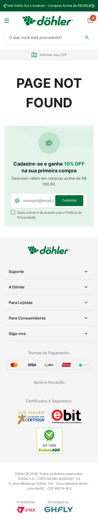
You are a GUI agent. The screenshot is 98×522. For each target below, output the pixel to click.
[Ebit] (66, 423)
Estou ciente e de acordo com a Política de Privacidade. (49, 214)
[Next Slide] (93, 6)
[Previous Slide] (4, 6)
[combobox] (49, 37)
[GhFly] (58, 509)
